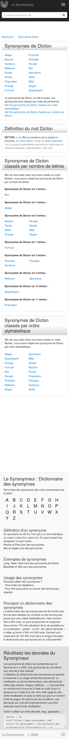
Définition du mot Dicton (29, 128)
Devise (8, 77)
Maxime (9, 59)
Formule (9, 90)
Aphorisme (35, 72)
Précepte (34, 59)
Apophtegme (36, 90)
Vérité (32, 77)
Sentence (10, 64)
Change (9, 86)
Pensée (33, 64)
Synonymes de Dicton (28, 45)
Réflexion (10, 68)
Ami (6, 548)
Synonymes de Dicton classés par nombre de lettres (34, 163)
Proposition (11, 81)
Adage (8, 55)
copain (15, 548)
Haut (21, 563)
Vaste (14, 563)
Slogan (32, 86)
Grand (55, 563)
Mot (31, 68)
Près (17, 544)
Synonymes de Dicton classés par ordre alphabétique (26, 325)
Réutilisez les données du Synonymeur (29, 655)
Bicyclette (9, 566)
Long (6, 563)
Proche (8, 544)
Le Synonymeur (23, 4)
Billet (31, 81)
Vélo (20, 566)
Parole (8, 72)
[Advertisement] (34, 27)
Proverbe (34, 55)
